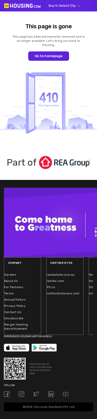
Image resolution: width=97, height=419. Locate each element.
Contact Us (12, 312)
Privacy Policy (15, 306)
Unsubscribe (13, 318)
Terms (9, 293)
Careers (10, 274)
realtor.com (55, 281)
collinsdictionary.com (63, 293)
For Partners (13, 287)
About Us (11, 281)
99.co (51, 287)
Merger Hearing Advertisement (16, 326)
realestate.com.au (60, 274)
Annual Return (15, 299)
